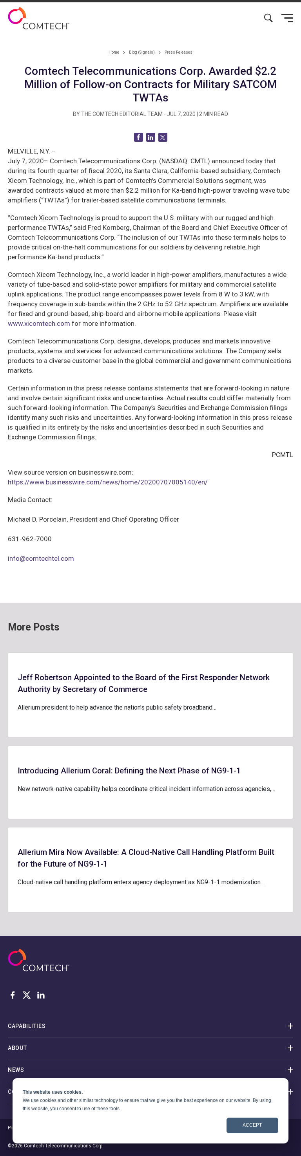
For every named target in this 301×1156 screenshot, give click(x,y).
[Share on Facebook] (138, 137)
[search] (268, 18)
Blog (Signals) (142, 52)
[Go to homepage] (38, 18)
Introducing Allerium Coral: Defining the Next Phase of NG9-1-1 (129, 770)
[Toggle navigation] (287, 18)
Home (114, 52)
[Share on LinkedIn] (150, 137)
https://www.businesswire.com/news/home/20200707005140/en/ (108, 482)
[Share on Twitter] (162, 137)
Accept (252, 1125)
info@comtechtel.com (41, 558)
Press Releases (178, 52)
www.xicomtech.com (39, 323)
